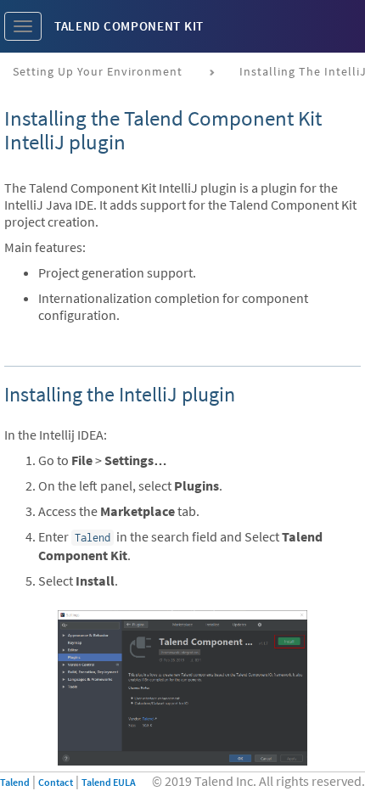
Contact (55, 782)
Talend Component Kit (129, 26)
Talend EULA (108, 782)
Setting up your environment (97, 71)
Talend (15, 782)
